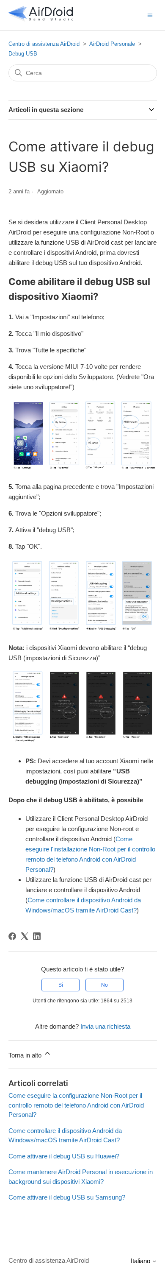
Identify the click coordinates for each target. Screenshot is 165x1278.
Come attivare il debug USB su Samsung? (66, 1197)
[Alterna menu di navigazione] (150, 14)
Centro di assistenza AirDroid (44, 44)
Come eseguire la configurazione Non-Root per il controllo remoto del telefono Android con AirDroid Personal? (76, 1105)
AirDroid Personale (112, 44)
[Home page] (41, 19)
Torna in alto (25, 1055)
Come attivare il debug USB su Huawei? (63, 1156)
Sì (60, 985)
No (104, 985)
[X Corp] (24, 936)
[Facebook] (12, 936)
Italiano (141, 1260)
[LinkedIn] (37, 936)
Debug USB (22, 53)
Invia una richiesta (105, 1026)
